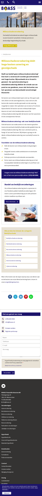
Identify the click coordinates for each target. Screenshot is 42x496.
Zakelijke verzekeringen (8, 428)
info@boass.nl (10, 322)
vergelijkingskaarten (12, 282)
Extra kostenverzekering (13, 261)
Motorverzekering (6, 414)
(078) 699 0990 (33, 175)
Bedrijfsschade (7, 54)
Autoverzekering (6, 408)
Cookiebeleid (5, 481)
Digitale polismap (11, 331)
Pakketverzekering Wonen (9, 420)
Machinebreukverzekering (14, 244)
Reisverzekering (6, 423)
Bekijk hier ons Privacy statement (13, 365)
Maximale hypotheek (7, 443)
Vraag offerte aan (9, 46)
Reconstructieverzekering (14, 249)
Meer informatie (10, 202)
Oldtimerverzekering (7, 417)
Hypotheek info (6, 437)
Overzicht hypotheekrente (9, 440)
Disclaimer (4, 483)
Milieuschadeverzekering (13, 255)
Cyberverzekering (11, 266)
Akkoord (6, 493)
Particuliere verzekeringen (9, 426)
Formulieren (4, 455)
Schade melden (10, 328)
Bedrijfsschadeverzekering (14, 238)
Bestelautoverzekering (8, 411)
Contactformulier (6, 466)
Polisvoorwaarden (6, 457)
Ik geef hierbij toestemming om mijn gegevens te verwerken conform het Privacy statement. (22, 361)
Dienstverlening (6, 452)
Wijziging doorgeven (7, 472)
